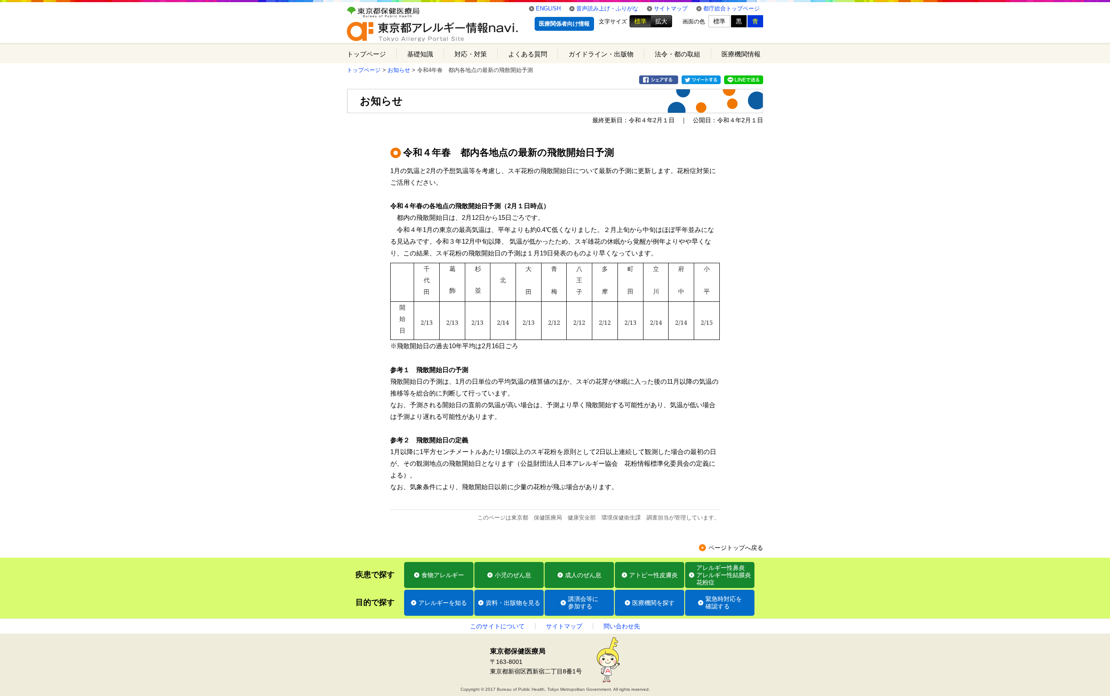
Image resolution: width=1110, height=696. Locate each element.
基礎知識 (420, 54)
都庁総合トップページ (731, 8)
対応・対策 (470, 54)
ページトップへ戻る (735, 547)
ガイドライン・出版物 (600, 54)
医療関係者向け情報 (564, 23)
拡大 (661, 21)
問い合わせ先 (622, 626)
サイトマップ (671, 8)
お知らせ (399, 70)
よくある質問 (527, 54)
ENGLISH (548, 8)
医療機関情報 (741, 54)
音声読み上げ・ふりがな (607, 8)
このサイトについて (497, 626)
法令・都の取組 (677, 54)
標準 (640, 21)
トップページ (366, 54)
